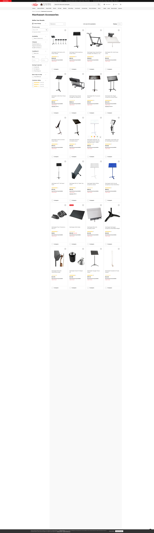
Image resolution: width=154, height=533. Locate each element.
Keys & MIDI (48, 8)
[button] (46, 4)
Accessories (84, 8)
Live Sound (77, 8)
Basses (64, 8)
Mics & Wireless (92, 8)
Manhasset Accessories (46, 11)
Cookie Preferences (66, 531)
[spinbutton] (35, 60)
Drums (54, 8)
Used (108, 8)
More (99, 8)
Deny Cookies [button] (111, 531)
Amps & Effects (40, 8)
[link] (59, 54)
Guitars (33, 8)
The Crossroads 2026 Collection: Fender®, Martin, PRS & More (78, 0)
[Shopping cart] (120, 4)
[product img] (59, 40)
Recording (70, 8)
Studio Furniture (36, 47)
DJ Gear (59, 8)
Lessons (120, 8)
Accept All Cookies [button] (119, 531)
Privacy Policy (62, 530)
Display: (115, 24)
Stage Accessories (37, 45)
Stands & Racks (36, 44)
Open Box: (54, 106)
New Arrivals (114, 8)
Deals (105, 8)
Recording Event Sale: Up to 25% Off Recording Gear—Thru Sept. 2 (50, 0)
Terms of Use (59, 531)
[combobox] (57, 24)
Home (33, 11)
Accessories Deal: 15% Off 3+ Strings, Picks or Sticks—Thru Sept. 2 (106, 0)
